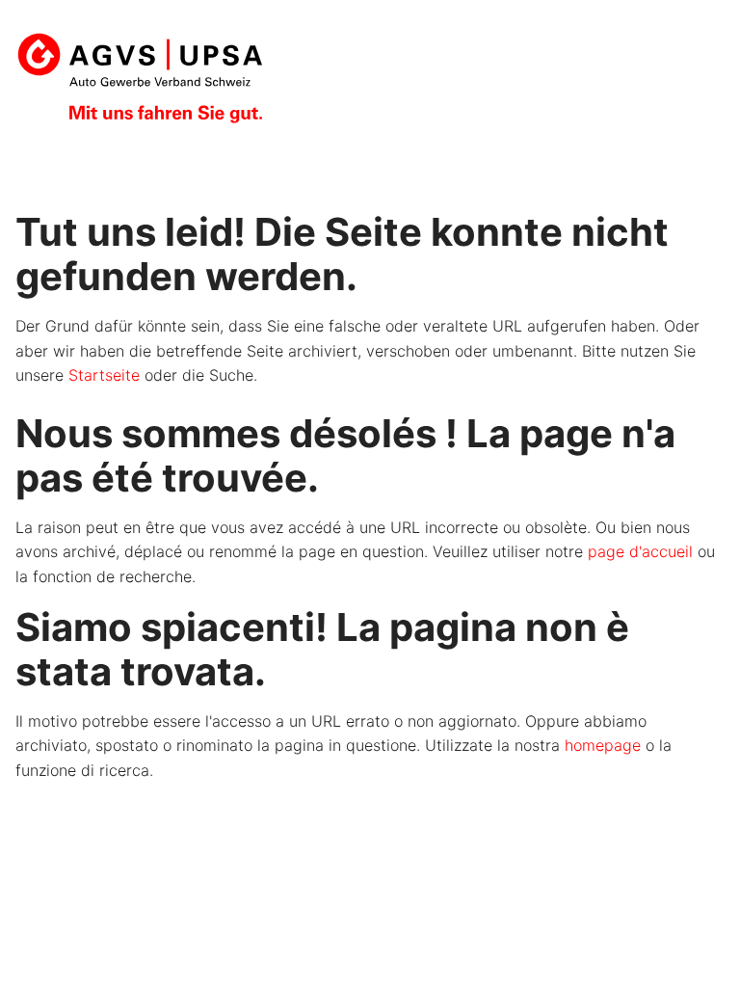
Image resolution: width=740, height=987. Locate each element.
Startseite (104, 375)
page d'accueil (640, 551)
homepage (603, 745)
